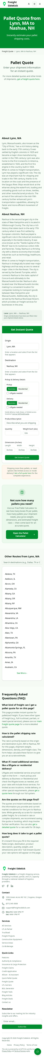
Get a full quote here (22, 473)
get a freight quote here (28, 79)
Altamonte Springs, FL (15, 647)
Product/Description (13, 419)
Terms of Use (32, 1045)
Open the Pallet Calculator (20, 534)
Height (31, 445)
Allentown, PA (11, 637)
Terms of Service (20, 1051)
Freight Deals (7, 999)
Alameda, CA (10, 588)
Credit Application (9, 971)
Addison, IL (10, 579)
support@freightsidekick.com (18, 908)
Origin (8, 340)
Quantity (8, 429)
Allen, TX (9, 633)
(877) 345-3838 (12, 903)
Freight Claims (8, 968)
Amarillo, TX (10, 657)
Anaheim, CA (11, 667)
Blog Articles (7, 995)
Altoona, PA (10, 652)
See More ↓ (22, 673)
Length (8, 445)
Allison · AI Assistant (10, 975)
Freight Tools (7, 992)
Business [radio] (12, 389)
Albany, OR (10, 598)
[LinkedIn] (12, 886)
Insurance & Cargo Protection (14, 964)
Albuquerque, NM (13, 608)
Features (5, 957)
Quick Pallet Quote (9, 978)
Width (19, 445)
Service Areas (7, 943)
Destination (10, 360)
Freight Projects (8, 936)
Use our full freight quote (20, 414)
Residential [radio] (23, 389)
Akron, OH (10, 583)
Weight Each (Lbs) (30, 429)
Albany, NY (10, 603)
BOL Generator (8, 988)
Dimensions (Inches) (13, 442)
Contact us (6, 1002)
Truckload (6, 932)
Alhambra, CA (11, 623)
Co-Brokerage (7, 946)
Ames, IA (9, 662)
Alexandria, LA (11, 618)
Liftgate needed (16, 393)
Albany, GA (10, 593)
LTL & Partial (7, 929)
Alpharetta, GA (11, 642)
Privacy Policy (19, 1045)
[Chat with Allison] (37, 1051)
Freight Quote (7, 51)
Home (9, 1045)
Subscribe (22, 1027)
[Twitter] (3, 886)
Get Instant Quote (22, 457)
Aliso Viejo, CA (11, 628)
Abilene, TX (10, 574)
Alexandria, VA (11, 613)
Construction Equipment (12, 939)
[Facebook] (7, 886)
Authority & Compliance (11, 961)
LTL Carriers (7, 985)
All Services (6, 925)
